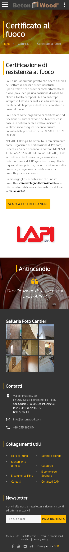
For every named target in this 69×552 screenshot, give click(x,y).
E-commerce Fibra (22, 475)
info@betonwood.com (27, 419)
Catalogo (47, 465)
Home (6, 43)
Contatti (16, 481)
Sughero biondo (51, 455)
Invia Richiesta (53, 518)
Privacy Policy (40, 539)
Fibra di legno (19, 455)
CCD (56, 546)
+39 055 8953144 (24, 427)
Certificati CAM (50, 481)
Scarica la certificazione (28, 204)
